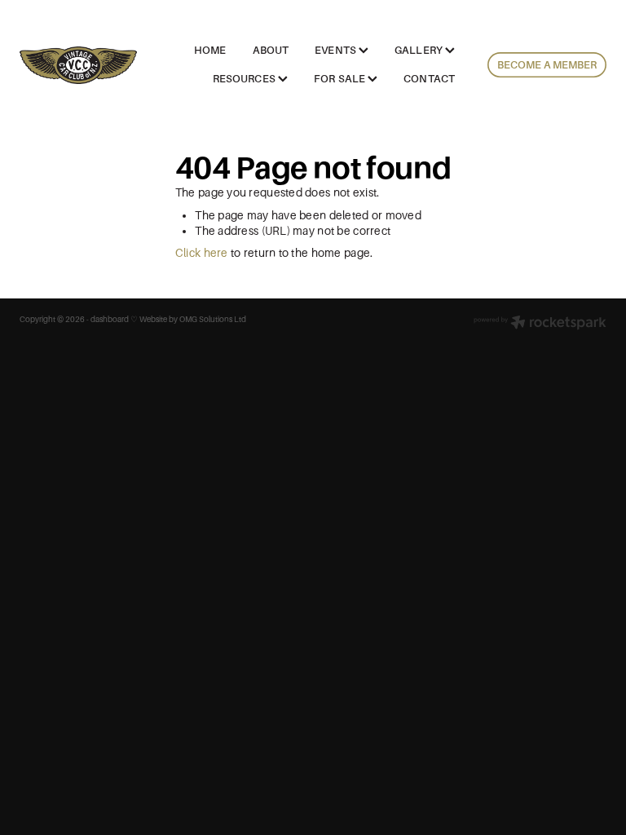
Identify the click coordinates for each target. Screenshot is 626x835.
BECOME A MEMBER (546, 65)
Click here (201, 253)
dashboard (109, 319)
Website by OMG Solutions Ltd (192, 319)
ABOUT (271, 50)
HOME (210, 50)
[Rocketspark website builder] (540, 324)
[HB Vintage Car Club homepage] (78, 65)
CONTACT (429, 79)
